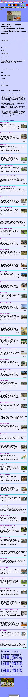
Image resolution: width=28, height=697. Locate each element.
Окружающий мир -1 (5, 651)
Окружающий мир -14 (17, 658)
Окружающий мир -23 (6, 664)
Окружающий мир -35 (6, 671)
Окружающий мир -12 (17, 657)
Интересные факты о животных (14, 1)
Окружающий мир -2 (16, 651)
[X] (10, 5)
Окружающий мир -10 (16, 656)
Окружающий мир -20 (17, 662)
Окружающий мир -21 (6, 663)
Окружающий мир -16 (17, 659)
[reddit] (16, 5)
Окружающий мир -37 (6, 672)
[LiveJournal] (18, 5)
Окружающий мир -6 (16, 654)
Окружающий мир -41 (6, 675)
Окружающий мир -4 (16, 652)
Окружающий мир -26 (17, 665)
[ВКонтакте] (7, 5)
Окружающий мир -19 (6, 662)
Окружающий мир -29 (6, 668)
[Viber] (21, 5)
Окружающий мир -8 (16, 655)
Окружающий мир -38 (17, 672)
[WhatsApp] (23, 5)
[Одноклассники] (9, 5)
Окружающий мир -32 (17, 669)
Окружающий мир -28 (17, 666)
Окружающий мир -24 (17, 664)
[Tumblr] (19, 5)
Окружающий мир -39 (6, 673)
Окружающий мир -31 (6, 669)
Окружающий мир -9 (5, 656)
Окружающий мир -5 (5, 654)
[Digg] (14, 5)
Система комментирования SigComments (7, 120)
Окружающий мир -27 (6, 666)
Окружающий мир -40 (17, 673)
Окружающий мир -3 (5, 652)
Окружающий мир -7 (5, 655)
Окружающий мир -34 (17, 670)
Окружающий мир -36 (17, 671)
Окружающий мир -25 (6, 665)
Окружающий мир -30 (17, 668)
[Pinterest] (27, 5)
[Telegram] (25, 5)
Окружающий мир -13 (6, 658)
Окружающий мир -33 (6, 670)
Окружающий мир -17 (6, 661)
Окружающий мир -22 (17, 663)
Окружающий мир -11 (6, 657)
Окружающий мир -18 (17, 661)
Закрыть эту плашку (13, 696)
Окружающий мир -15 (6, 659)
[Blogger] (12, 5)
